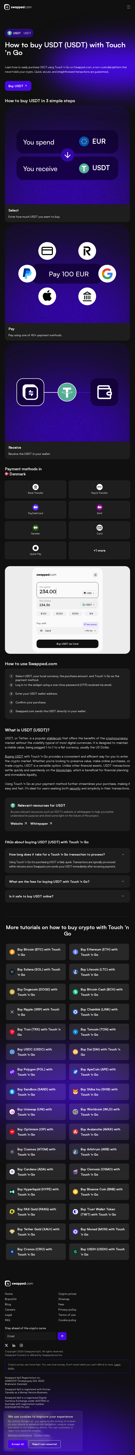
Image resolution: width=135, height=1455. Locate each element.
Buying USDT (14, 756)
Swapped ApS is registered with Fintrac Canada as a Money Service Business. (28, 1391)
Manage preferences (20, 1435)
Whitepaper (39, 823)
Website (17, 823)
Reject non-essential (44, 1444)
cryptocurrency (117, 738)
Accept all (18, 1444)
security (75, 788)
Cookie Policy (42, 1435)
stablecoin (54, 738)
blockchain (63, 770)
